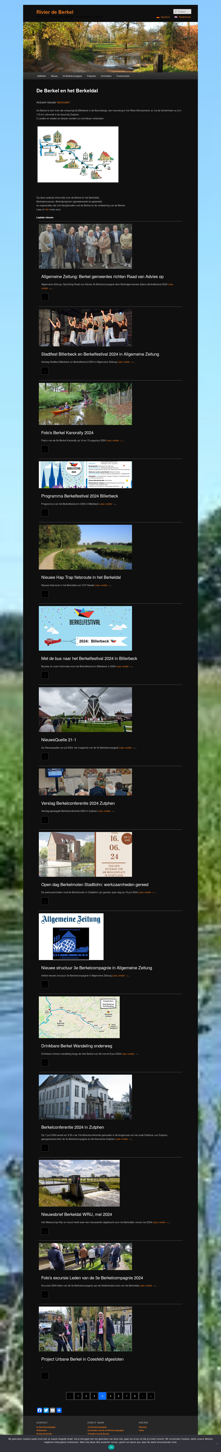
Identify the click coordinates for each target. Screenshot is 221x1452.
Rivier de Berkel (54, 11)
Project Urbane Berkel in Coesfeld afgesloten (82, 1359)
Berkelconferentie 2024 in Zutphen (72, 1127)
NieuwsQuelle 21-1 (58, 739)
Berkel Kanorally (44, 1433)
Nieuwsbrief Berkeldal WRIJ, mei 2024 (76, 1214)
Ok (111, 1447)
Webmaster (41, 1430)
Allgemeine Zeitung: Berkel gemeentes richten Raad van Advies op (102, 276)
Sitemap (142, 1427)
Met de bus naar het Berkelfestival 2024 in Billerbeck (89, 658)
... (45, 297)
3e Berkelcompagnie (45, 1427)
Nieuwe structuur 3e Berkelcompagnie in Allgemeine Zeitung (96, 967)
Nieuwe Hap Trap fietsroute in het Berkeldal (81, 577)
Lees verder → (125, 361)
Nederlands (185, 17)
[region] (110, 47)
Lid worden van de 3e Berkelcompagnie (106, 1430)
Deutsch (165, 17)
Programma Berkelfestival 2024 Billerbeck (79, 496)
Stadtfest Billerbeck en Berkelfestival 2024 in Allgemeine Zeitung (100, 354)
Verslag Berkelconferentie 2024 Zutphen (78, 803)
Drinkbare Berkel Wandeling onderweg (76, 1045)
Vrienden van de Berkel (98, 1433)
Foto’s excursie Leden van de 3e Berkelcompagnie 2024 (92, 1277)
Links (141, 1430)
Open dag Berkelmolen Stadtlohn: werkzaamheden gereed (94, 884)
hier (47, 209)
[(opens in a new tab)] (110, 853)
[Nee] (217, 1443)
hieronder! (63, 102)
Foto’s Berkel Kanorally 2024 (67, 432)
